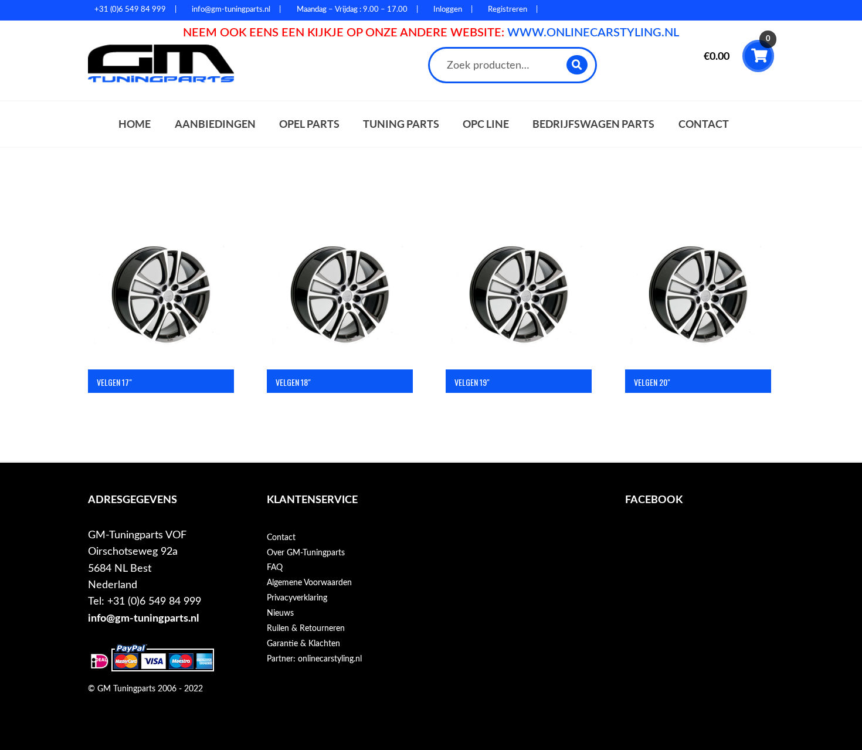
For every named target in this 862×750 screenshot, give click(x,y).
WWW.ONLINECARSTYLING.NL (593, 33)
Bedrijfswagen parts (593, 124)
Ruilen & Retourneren (306, 629)
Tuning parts (401, 124)
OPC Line (486, 124)
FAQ (275, 568)
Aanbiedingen (215, 124)
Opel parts (309, 124)
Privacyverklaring (297, 598)
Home (134, 124)
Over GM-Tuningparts (306, 553)
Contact (703, 124)
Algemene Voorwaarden (309, 583)
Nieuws (280, 613)
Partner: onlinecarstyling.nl (314, 659)
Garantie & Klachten (303, 644)
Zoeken (577, 65)
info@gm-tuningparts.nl (143, 618)
